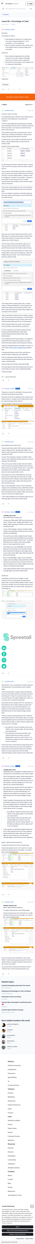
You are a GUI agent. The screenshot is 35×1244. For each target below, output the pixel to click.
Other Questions (6, 988)
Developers (11, 1156)
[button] (2, 4)
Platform (11, 1061)
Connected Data (13, 1085)
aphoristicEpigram (12, 1024)
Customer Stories (14, 1136)
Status (10, 1187)
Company (11, 1171)
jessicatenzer (11, 1035)
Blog (9, 1183)
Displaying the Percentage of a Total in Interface (16, 991)
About (10, 1175)
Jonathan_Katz (9, 110)
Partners (11, 1148)
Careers (10, 1179)
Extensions (11, 1073)
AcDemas (10, 1030)
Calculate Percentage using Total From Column (16, 985)
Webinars (11, 1140)
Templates (11, 1164)
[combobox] (17, 9)
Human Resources (14, 1105)
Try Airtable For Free (14, 1195)
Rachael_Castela (9, 29)
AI (8, 1081)
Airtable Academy (14, 1120)
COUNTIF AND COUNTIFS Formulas (12, 1010)
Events (10, 1124)
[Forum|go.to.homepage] (12, 3)
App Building (12, 1077)
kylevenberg (10, 1041)
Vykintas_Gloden (12, 1046)
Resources (11, 1144)
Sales (10, 1109)
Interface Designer (7, 993)
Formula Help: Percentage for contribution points (17, 1002)
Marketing (11, 1097)
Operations (11, 1101)
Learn (10, 1116)
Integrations (12, 1069)
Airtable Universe (13, 1168)
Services (11, 1152)
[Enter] (3, 9)
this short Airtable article (18, 347)
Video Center (12, 1128)
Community (12, 1160)
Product (10, 1093)
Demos (10, 1132)
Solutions (11, 1089)
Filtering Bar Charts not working (11, 997)
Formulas (6, 14)
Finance (10, 1113)
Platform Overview (14, 1065)
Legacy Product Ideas (8, 1012)
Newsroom (11, 1191)
